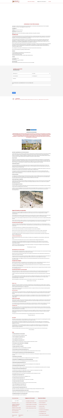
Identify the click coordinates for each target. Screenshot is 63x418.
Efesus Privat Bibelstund (26, 134)
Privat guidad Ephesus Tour (42, 411)
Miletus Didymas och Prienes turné (45, 136)
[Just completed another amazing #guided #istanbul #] (26, 115)
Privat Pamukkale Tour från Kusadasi (31, 406)
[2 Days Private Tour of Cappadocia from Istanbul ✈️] (17, 115)
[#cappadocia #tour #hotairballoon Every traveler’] (36, 109)
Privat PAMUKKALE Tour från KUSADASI (31, 137)
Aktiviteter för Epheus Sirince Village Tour (36, 134)
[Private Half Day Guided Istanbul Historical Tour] (46, 103)
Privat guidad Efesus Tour (19, 134)
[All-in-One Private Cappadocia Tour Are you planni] (26, 103)
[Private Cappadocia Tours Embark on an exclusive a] (36, 103)
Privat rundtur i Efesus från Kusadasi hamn (41, 135)
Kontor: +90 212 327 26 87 (15, 410)
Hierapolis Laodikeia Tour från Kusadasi (23, 136)
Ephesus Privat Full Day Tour (31, 133)
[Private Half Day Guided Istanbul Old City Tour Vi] (26, 109)
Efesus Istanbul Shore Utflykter (23, 133)
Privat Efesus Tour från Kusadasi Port (41, 133)
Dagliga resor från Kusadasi (30, 398)
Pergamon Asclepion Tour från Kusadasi (34, 136)
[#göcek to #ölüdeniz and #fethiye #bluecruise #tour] (17, 109)
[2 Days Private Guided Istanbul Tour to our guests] (26, 126)
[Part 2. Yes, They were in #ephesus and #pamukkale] (36, 115)
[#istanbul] (46, 120)
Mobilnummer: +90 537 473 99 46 (16, 409)
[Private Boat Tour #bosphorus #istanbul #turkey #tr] (36, 120)
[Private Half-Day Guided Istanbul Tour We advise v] (46, 109)
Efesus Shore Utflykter (31, 1)
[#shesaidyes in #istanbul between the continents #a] (17, 126)
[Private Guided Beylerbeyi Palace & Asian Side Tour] (36, 126)
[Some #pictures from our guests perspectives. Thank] (46, 126)
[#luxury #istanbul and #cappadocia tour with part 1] (26, 120)
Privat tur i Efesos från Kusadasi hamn (44, 415)
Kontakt (50, 1)
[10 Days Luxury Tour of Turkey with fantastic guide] (46, 115)
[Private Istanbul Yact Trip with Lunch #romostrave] (17, 120)
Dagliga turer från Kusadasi (41, 1)
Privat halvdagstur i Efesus (21, 135)
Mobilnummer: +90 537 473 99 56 (16, 407)
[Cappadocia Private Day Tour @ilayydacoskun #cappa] (17, 103)
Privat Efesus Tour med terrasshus (30, 135)
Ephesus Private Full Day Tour (43, 404)
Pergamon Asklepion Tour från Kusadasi (31, 404)
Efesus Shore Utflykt (15, 133)
